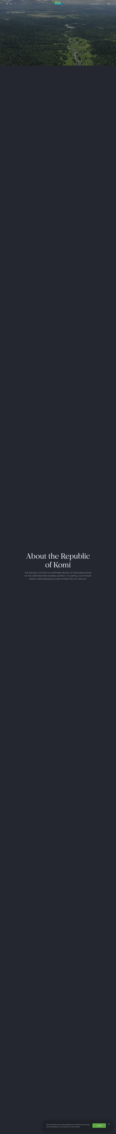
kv (11, 4)
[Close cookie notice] (109, 1124)
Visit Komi (94, 4)
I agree (99, 1125)
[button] (108, 4)
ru (7, 4)
